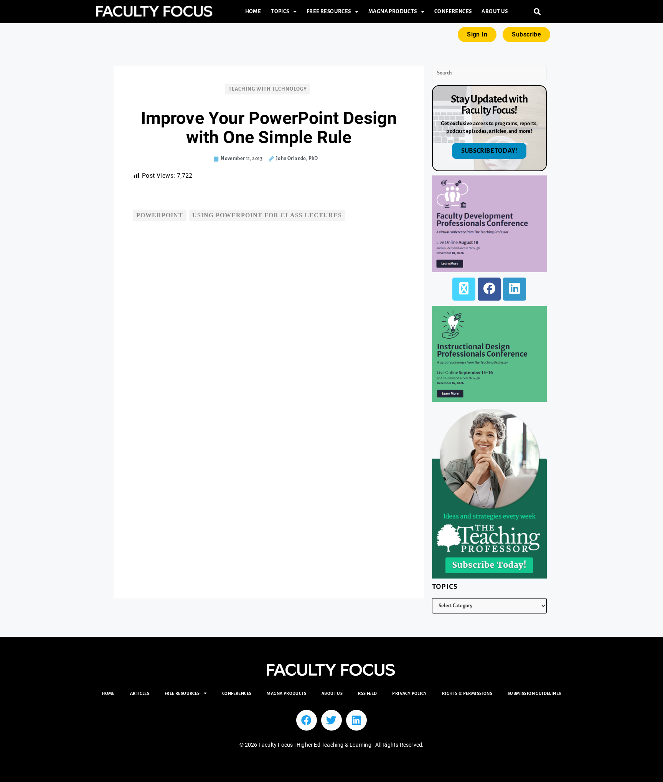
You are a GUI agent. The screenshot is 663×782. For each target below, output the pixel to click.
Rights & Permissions (467, 693)
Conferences (453, 11)
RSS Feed (367, 693)
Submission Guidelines (534, 693)
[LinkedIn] (514, 289)
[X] (463, 289)
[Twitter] (331, 720)
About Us (495, 11)
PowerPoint (159, 215)
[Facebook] (489, 289)
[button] (537, 11)
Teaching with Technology (268, 89)
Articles (139, 693)
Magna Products (392, 11)
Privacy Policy (409, 693)
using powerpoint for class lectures (267, 215)
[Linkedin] (356, 720)
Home (253, 11)
